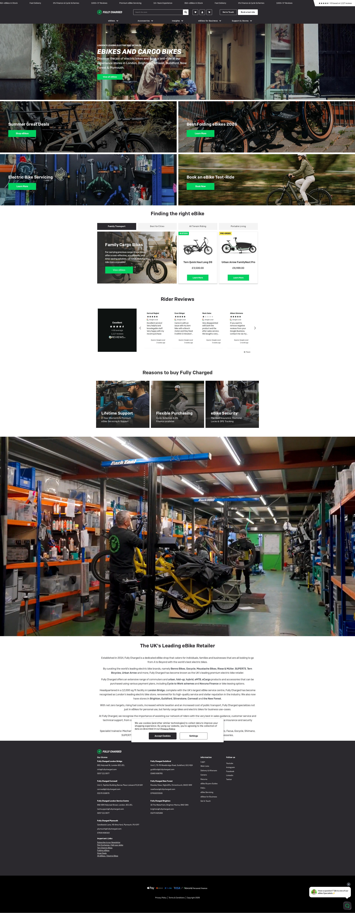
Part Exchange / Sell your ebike (110, 845)
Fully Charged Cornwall (107, 781)
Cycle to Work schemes (180, 683)
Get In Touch (206, 801)
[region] (198, 328)
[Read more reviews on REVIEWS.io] (117, 337)
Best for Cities (157, 226)
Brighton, (155, 698)
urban (171, 679)
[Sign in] (202, 12)
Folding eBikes (103, 850)
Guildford (166, 698)
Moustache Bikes (206, 668)
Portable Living (238, 226)
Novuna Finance (209, 683)
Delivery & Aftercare (209, 770)
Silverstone (180, 698)
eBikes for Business (208, 21)
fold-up (180, 679)
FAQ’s (203, 788)
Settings (193, 735)
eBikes (111, 21)
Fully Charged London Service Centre (113, 801)
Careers (204, 775)
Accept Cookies (163, 735)
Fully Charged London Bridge (109, 761)
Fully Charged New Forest (161, 781)
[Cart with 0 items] (209, 12)
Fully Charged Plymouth (107, 821)
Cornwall (193, 698)
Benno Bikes (178, 668)
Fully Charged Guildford (160, 761)
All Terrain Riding (197, 226)
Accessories (144, 21)
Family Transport (116, 226)
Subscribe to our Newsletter (108, 842)
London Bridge (156, 690)
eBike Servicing (207, 792)
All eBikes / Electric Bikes (107, 856)
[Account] (195, 12)
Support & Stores (240, 21)
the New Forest (212, 698)
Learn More (200, 133)
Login (203, 762)
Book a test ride (248, 12)
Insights (176, 21)
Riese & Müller (225, 668)
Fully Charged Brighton (160, 801)
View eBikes (119, 270)
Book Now (200, 186)
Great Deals (102, 853)
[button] (140, 328)
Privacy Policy (161, 898)
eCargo (206, 679)
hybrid (190, 679)
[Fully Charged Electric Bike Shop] (115, 12)
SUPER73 (240, 668)
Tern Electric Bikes (104, 848)
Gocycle (191, 668)
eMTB (198, 679)
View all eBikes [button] (110, 77)
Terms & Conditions (177, 898)
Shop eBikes (22, 133)
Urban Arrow (129, 672)
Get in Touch (228, 12)
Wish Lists (205, 766)
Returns (204, 779)
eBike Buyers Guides (209, 783)
